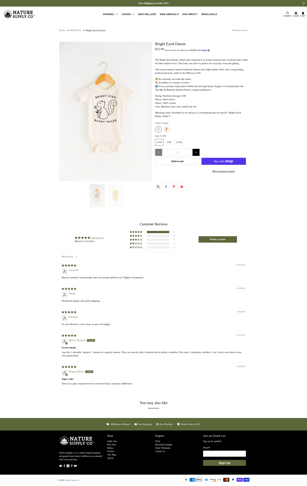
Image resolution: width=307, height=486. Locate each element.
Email (206, 447)
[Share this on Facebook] (166, 187)
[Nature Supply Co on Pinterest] (71, 466)
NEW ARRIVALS (169, 14)
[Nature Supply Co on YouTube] (75, 466)
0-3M (159, 142)
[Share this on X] (158, 187)
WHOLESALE (209, 14)
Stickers (110, 451)
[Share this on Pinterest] (174, 187)
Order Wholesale (162, 448)
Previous (236, 30)
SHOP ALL (75, 30)
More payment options (223, 171)
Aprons (110, 458)
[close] (303, 3)
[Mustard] (166, 129)
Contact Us (160, 451)
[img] (69, 265)
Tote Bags (111, 455)
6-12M (179, 142)
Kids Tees (111, 444)
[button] (136, 232)
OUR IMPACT (190, 14)
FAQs (157, 441)
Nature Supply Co (72, 480)
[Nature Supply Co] (19, 14)
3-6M (168, 142)
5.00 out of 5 (97, 238)
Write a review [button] (218, 239)
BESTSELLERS (147, 14)
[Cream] (158, 129)
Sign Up (224, 463)
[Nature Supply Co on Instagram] (68, 466)
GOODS (126, 14)
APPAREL (108, 14)
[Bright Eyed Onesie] (105, 111)
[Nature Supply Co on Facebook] (64, 466)
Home (62, 30)
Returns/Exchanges (163, 444)
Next (245, 30)
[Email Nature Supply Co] (60, 466)
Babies (110, 448)
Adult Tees (112, 441)
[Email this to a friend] (182, 187)
